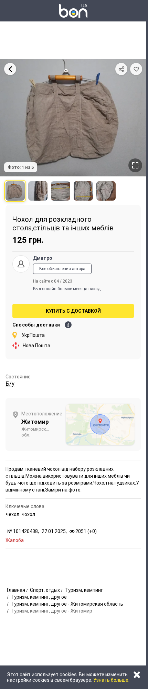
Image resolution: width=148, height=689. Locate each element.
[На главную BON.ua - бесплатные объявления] (73, 11)
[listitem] (15, 191)
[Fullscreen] (135, 165)
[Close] (10, 69)
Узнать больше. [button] (111, 680)
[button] (136, 69)
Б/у (10, 383)
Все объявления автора (62, 268)
